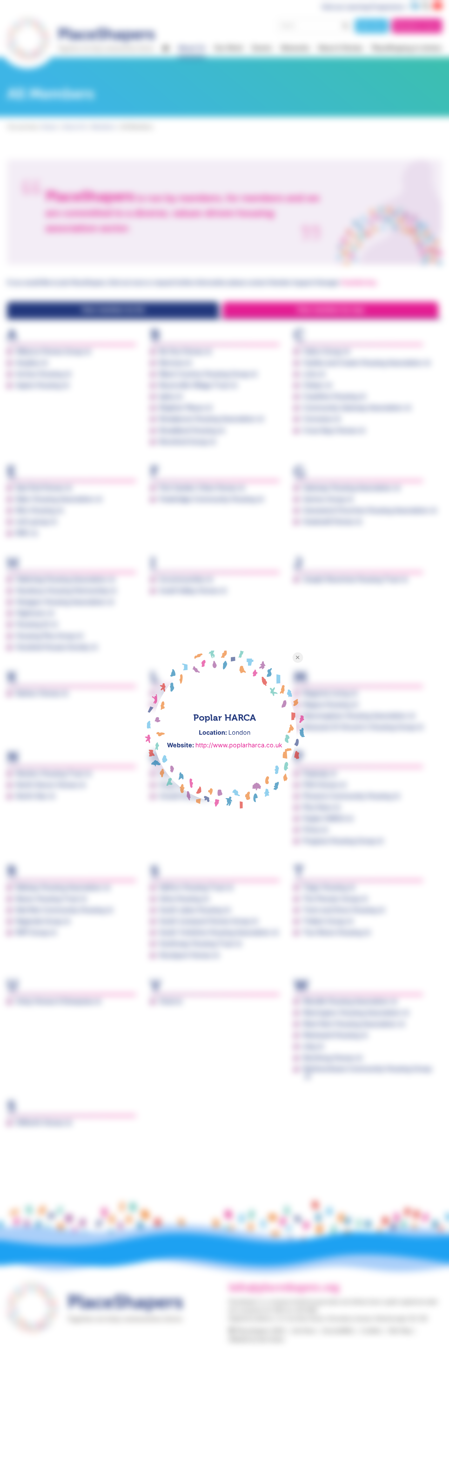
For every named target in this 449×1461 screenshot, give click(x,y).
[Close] (298, 658)
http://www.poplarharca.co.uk (238, 745)
